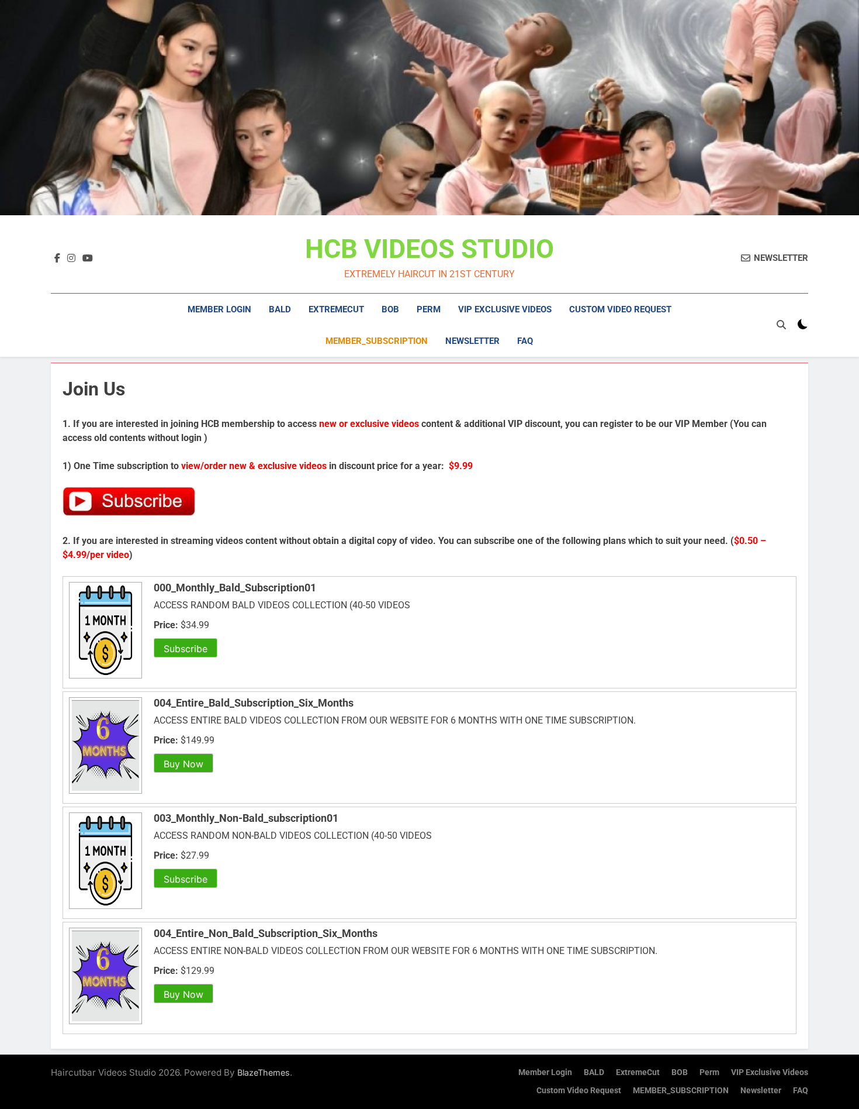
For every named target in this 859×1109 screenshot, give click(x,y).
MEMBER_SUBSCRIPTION (376, 341)
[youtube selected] (87, 259)
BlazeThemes (263, 1072)
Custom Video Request (620, 309)
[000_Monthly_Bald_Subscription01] (104, 677)
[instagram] (71, 259)
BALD (280, 309)
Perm (429, 309)
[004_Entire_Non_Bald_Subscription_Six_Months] (104, 1023)
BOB (390, 309)
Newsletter (472, 341)
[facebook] (57, 259)
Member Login (219, 309)
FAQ (525, 341)
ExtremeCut (336, 309)
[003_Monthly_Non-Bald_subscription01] (104, 908)
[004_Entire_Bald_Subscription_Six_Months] (104, 792)
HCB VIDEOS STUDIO (429, 248)
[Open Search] (781, 324)
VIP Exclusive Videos (505, 309)
